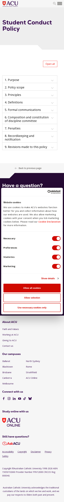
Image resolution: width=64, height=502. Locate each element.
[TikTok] (24, 399)
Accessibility (8, 451)
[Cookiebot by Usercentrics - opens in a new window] (48, 192)
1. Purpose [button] (12, 80)
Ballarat (6, 361)
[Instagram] (9, 399)
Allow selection (32, 297)
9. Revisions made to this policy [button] (26, 147)
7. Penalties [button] (12, 128)
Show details (48, 278)
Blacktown (7, 366)
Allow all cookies (32, 288)
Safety (5, 456)
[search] (54, 3)
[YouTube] (19, 399)
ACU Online (31, 377)
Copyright (22, 451)
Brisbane (6, 372)
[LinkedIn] (14, 399)
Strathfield (31, 372)
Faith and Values (10, 329)
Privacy (48, 451)
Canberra (7, 377)
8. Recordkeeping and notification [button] (19, 137)
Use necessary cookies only (32, 307)
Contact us (7, 345)
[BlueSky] (30, 399)
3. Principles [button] (13, 95)
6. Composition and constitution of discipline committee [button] (27, 119)
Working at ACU (10, 334)
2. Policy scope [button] (14, 87)
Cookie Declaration (49, 221)
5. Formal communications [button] (23, 110)
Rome (29, 366)
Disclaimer (36, 451)
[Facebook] (3, 399)
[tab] (29, 79)
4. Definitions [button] (14, 102)
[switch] (56, 247)
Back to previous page (30, 168)
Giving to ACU (9, 340)
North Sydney (33, 361)
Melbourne (8, 383)
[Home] (14, 6)
